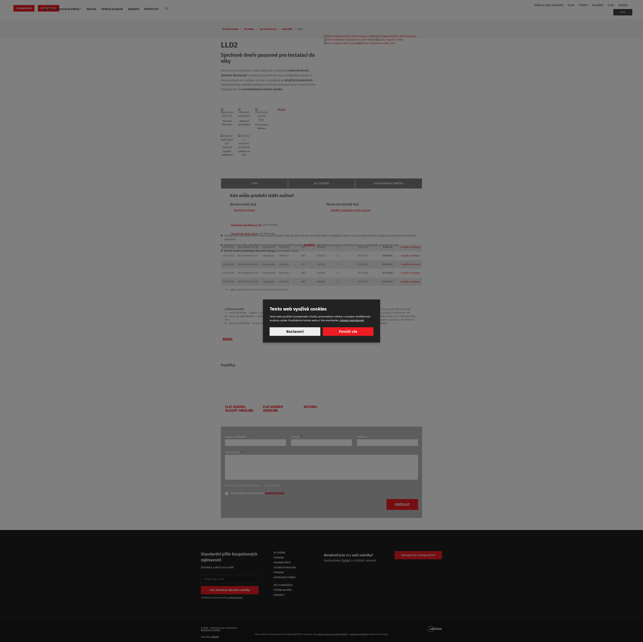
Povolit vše (348, 331)
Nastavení (295, 331)
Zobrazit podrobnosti (351, 320)
